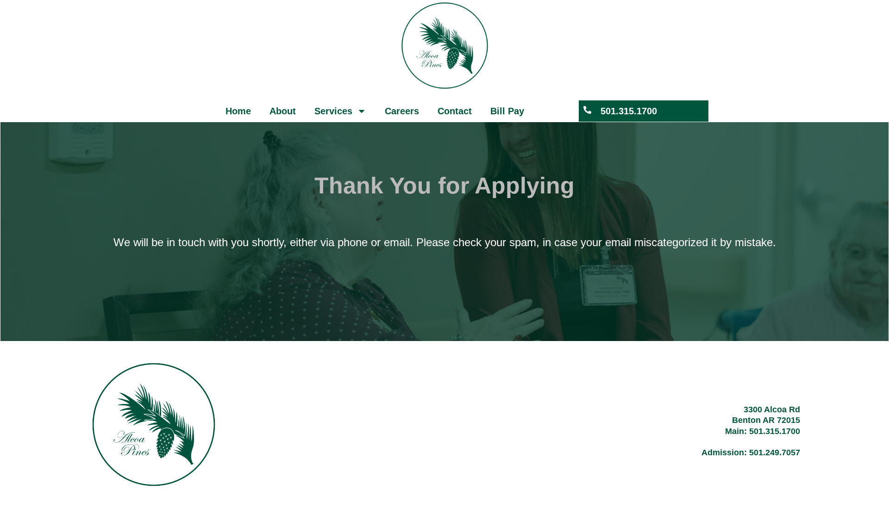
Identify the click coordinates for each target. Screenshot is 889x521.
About (282, 111)
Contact (455, 111)
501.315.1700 (629, 111)
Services (333, 111)
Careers (402, 111)
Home (238, 111)
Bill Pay (507, 111)
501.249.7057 (774, 452)
